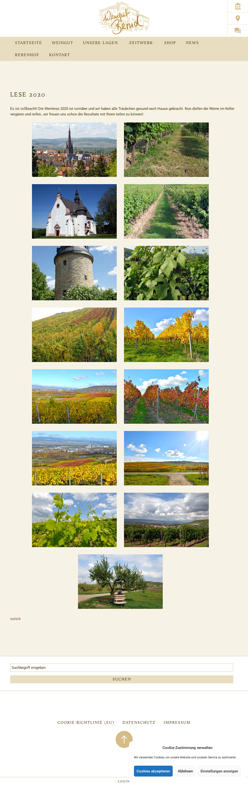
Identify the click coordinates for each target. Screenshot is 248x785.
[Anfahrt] (237, 18)
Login (124, 781)
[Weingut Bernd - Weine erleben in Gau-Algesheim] (124, 18)
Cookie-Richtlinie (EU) (85, 722)
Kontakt (59, 55)
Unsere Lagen (100, 42)
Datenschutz (139, 722)
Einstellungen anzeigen (219, 771)
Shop (170, 42)
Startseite (28, 42)
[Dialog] (237, 30)
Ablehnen (185, 771)
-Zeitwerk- (141, 42)
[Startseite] (237, 6)
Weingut (62, 42)
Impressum (177, 722)
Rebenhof (27, 55)
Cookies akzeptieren (153, 771)
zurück (15, 619)
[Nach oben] (124, 739)
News (192, 42)
